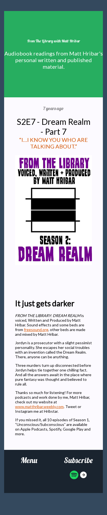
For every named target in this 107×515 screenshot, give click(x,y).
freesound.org (36, 329)
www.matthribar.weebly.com (39, 406)
